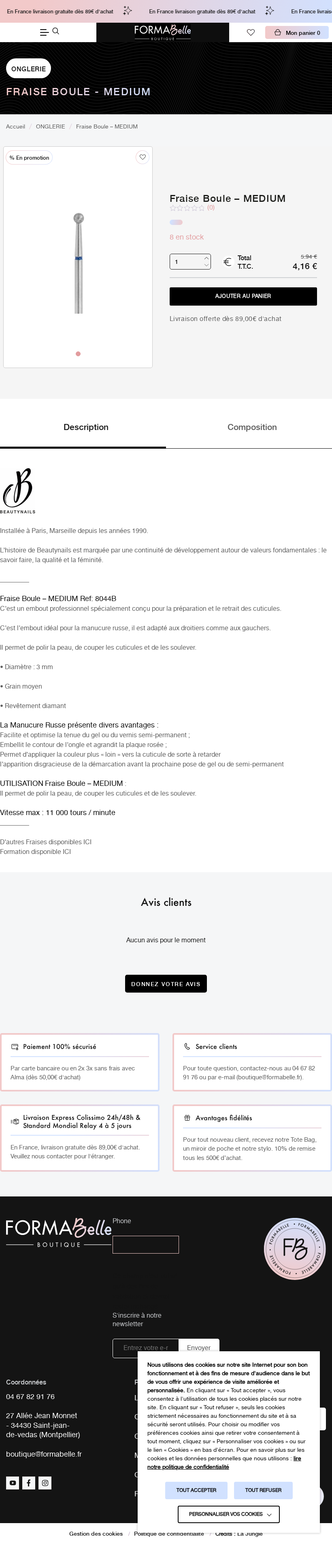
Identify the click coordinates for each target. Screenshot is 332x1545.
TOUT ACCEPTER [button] (196, 1490)
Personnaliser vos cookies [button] (226, 1514)
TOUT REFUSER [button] (263, 1490)
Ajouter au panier (243, 296)
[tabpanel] (78, 230)
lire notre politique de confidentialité (224, 1463)
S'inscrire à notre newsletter (137, 1320)
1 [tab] (78, 353)
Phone (122, 1222)
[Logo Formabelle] (162, 32)
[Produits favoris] (250, 32)
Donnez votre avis (165, 984)
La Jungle (250, 1533)
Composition (252, 426)
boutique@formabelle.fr (44, 1454)
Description (86, 426)
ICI (87, 842)
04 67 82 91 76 (30, 1397)
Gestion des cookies (96, 1533)
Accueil (15, 127)
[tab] (83, 434)
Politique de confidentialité (169, 1533)
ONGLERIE (28, 68)
